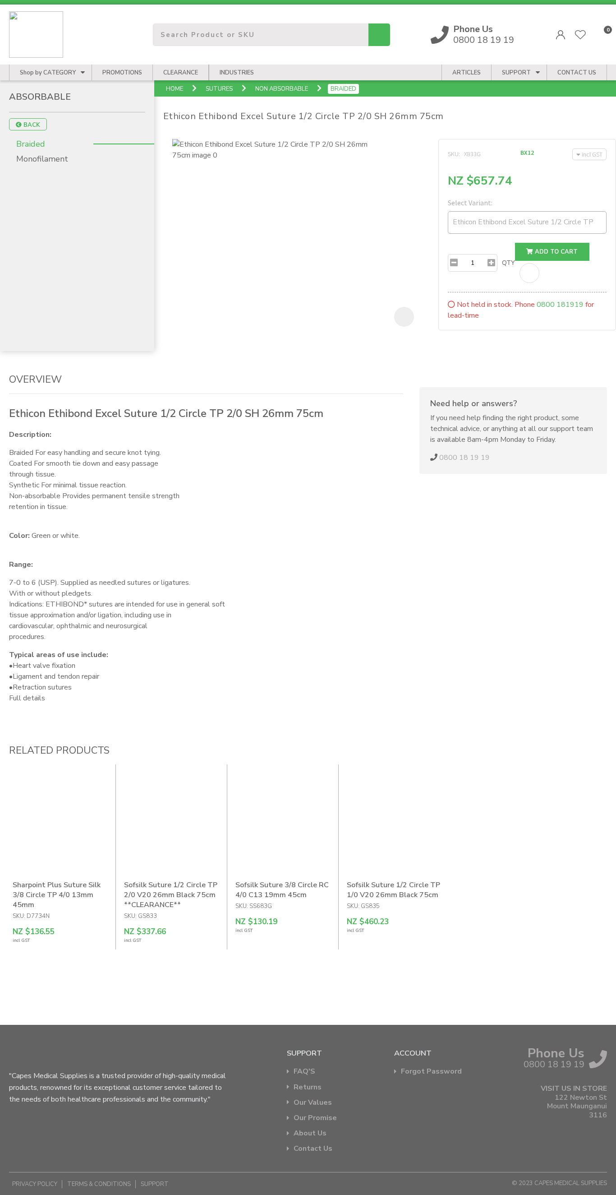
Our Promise (315, 1118)
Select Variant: (470, 202)
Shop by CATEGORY (48, 73)
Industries (237, 73)
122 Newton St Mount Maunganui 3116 (577, 1106)
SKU (453, 154)
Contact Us (313, 1148)
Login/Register (560, 34)
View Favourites (580, 34)
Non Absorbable (281, 89)
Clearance (180, 73)
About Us (310, 1133)
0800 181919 (560, 305)
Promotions (122, 73)
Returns (308, 1087)
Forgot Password (431, 1071)
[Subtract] (454, 263)
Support (516, 73)
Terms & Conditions (99, 1184)
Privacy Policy (34, 1184)
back (31, 125)
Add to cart (555, 252)
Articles (466, 73)
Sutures (219, 89)
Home (174, 89)
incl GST (592, 154)
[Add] (491, 263)
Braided (343, 89)
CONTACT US (576, 73)
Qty (508, 263)
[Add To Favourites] (529, 273)
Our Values (313, 1102)
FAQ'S (304, 1071)
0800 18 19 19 (483, 35)
